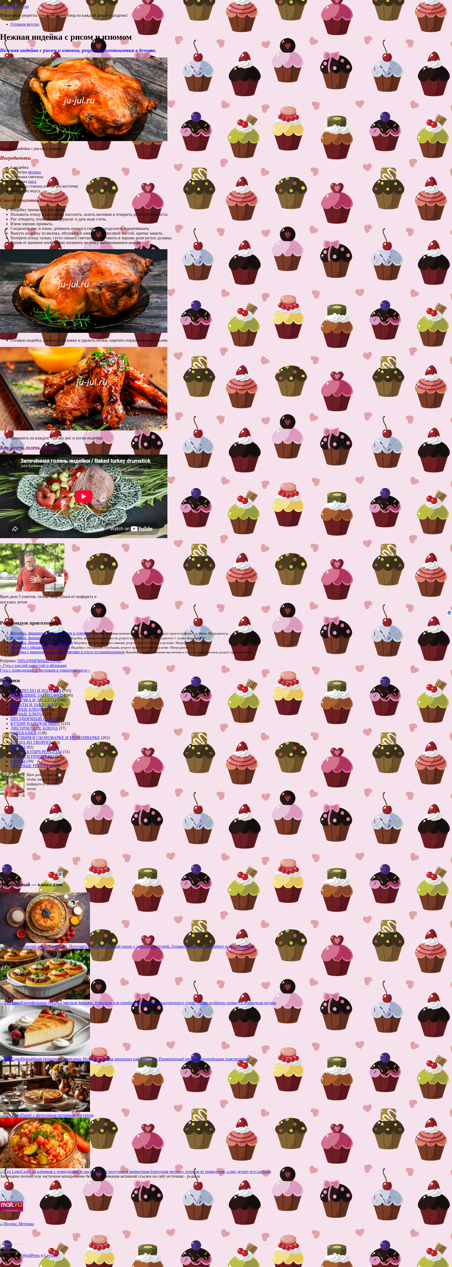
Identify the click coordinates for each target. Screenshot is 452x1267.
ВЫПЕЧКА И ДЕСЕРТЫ (33, 700)
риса (32, 181)
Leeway (50, 1255)
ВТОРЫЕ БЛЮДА (27, 709)
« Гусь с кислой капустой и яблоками (33, 665)
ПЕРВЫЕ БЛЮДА (27, 714)
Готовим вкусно (14, 6)
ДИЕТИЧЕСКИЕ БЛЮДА (34, 728)
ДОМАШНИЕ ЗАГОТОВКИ (36, 695)
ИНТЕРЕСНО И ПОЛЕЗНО (35, 690)
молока (34, 172)
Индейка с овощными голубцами (40, 647)
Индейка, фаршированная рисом (39, 638)
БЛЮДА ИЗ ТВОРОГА (31, 742)
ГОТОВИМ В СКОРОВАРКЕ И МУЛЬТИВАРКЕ (55, 737)
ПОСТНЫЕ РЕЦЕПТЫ (31, 766)
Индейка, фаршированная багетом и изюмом (50, 633)
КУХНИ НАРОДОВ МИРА (35, 723)
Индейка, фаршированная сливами (41, 642)
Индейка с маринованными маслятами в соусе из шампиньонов (67, 652)
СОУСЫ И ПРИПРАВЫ (32, 756)
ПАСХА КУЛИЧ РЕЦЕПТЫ (36, 751)
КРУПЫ (17, 761)
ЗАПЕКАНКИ (23, 733)
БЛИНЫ (18, 747)
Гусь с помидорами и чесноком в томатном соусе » (45, 670)
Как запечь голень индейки (30, 447)
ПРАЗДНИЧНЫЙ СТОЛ (39, 661)
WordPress (31, 1255)
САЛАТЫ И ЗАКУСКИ (31, 704)
